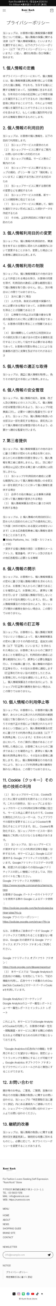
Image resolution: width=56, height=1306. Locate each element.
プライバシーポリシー (17, 1272)
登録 (49, 1255)
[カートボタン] (51, 10)
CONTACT (8, 1237)
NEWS (6, 1224)
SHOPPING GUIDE (12, 1228)
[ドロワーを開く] (4, 10)
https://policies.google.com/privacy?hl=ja (26, 921)
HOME (6, 1215)
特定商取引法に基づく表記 (19, 1277)
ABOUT (6, 1220)
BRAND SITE (9, 1233)
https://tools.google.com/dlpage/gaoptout (26, 967)
